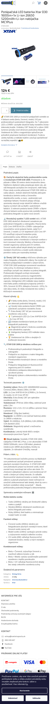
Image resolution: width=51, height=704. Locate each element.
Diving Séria (16, 574)
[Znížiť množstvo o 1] (9, 111)
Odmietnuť (12, 698)
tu (27, 684)
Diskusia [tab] (12, 167)
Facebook (8, 644)
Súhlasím (36, 698)
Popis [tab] (5, 167)
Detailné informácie (8, 145)
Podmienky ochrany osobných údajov (16, 614)
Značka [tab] (18, 167)
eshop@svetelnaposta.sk (15, 636)
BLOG (3, 617)
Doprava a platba (8, 604)
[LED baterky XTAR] (10, 31)
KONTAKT (5, 600)
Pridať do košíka (22, 110)
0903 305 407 (10, 640)
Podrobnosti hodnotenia (30, 28)
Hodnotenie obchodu (9, 620)
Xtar (14, 583)
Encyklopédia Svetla (9, 623)
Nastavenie (25, 690)
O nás (3, 607)
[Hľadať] (33, 3)
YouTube (8, 648)
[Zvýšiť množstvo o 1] (9, 109)
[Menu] (45, 3)
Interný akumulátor (19, 580)
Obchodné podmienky (10, 610)
